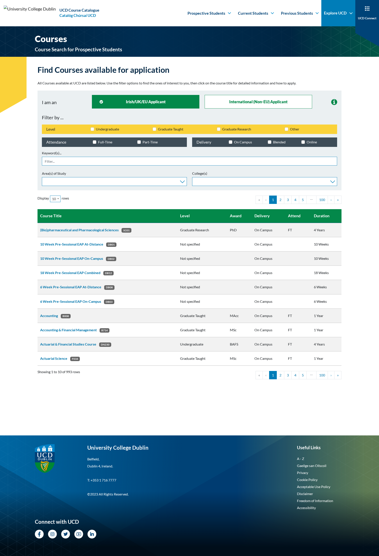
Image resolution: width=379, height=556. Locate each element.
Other (294, 129)
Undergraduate (107, 129)
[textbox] (44, 181)
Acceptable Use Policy (313, 487)
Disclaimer (305, 494)
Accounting (49, 316)
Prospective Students (206, 13)
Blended (279, 142)
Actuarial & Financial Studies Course (68, 344)
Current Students (253, 13)
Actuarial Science (53, 358)
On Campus (243, 142)
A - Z (300, 458)
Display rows (53, 198)
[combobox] (114, 181)
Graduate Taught (170, 129)
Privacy (302, 472)
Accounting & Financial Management (68, 330)
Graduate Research (236, 129)
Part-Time (150, 142)
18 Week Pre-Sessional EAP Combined (70, 273)
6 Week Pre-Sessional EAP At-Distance (70, 287)
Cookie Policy (307, 480)
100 (322, 200)
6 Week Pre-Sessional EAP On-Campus (70, 301)
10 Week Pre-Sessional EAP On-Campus (71, 258)
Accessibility (306, 508)
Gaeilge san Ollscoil (311, 465)
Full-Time (105, 142)
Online (312, 142)
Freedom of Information (315, 501)
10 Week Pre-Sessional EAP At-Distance (71, 244)
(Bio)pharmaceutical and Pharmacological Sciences (79, 230)
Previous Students (297, 13)
